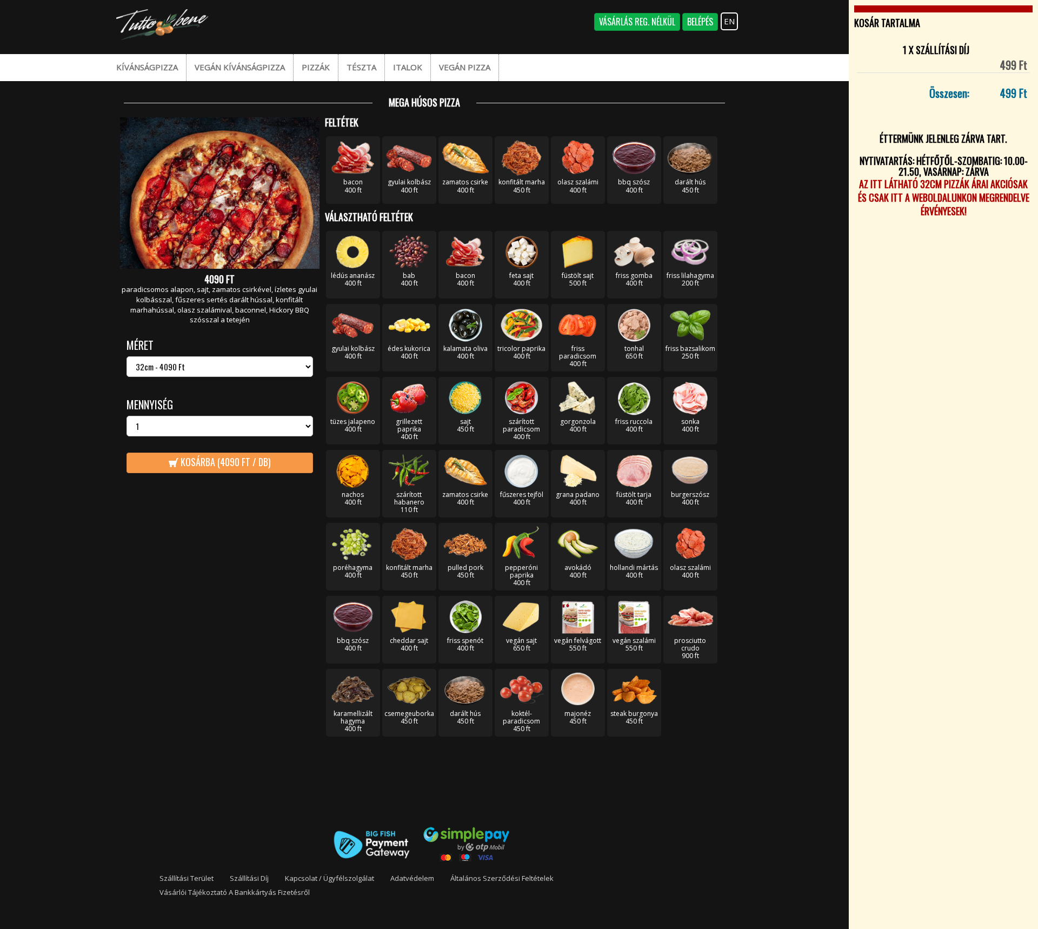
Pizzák (316, 67)
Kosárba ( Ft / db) (224, 462)
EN (729, 21)
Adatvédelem (412, 878)
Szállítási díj (249, 878)
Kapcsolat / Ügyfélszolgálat (329, 878)
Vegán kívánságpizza (240, 67)
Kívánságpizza (147, 67)
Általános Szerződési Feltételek (502, 878)
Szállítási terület (186, 878)
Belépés (700, 21)
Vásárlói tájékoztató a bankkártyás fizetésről (234, 892)
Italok (407, 67)
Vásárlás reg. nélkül (637, 21)
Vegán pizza (464, 67)
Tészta (361, 67)
